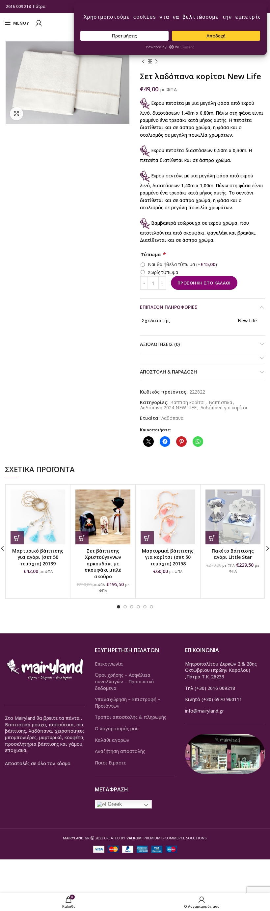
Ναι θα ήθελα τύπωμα (182, 264)
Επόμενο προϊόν (156, 61)
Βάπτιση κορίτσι (187, 402)
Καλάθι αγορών (112, 740)
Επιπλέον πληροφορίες (169, 307)
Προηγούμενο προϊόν (143, 61)
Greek (114, 804)
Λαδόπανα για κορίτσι (224, 408)
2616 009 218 (18, 6)
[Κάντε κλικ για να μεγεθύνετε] (16, 113)
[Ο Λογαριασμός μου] (38, 23)
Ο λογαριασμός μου (117, 728)
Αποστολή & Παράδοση (168, 372)
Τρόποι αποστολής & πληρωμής (130, 717)
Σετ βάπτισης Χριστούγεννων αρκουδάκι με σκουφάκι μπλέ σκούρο (103, 564)
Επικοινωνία (109, 664)
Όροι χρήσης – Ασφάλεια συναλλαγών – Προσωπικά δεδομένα (124, 681)
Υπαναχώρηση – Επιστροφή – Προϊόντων (127, 702)
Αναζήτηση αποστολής (120, 751)
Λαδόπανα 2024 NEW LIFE (168, 408)
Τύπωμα (153, 254)
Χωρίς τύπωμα (163, 272)
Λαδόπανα (172, 418)
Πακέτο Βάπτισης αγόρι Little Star (233, 554)
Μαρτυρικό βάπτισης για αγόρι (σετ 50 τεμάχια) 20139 (38, 557)
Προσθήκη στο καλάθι (204, 283)
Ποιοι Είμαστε (110, 763)
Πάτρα (39, 6)
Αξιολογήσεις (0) (160, 344)
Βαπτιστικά (220, 402)
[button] (17, 537)
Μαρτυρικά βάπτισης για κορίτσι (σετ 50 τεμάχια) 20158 (168, 557)
